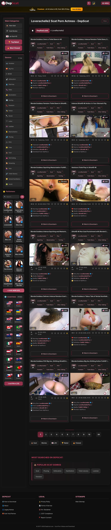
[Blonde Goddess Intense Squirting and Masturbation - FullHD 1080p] (49, 254)
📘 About (5, 505)
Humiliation (70, 471)
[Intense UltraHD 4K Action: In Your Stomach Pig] (90, 126)
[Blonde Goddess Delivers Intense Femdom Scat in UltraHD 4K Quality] (49, 319)
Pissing (59, 172)
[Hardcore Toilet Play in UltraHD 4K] (90, 190)
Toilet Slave (49, 48)
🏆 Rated (65, 443)
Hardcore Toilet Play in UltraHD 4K (84, 167)
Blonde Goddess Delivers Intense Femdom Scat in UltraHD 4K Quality (49, 296)
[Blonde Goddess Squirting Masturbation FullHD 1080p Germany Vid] (49, 190)
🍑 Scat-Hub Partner (9, 513)
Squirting (40, 176)
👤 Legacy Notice (8, 509)
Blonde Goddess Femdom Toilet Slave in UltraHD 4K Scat (49, 103)
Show (105, 21)
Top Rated (13, 42)
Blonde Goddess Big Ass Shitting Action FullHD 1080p (90, 361)
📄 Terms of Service (45, 505)
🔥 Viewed (77, 443)
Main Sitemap (80, 501)
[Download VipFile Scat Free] (10, 3)
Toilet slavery (83, 471)
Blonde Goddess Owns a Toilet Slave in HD (46, 39)
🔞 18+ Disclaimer (45, 509)
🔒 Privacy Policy (44, 501)
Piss (58, 236)
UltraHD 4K (82, 85)
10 (89, 434)
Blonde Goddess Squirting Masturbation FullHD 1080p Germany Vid (49, 167)
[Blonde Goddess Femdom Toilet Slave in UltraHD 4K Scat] (49, 126)
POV (58, 44)
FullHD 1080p (42, 85)
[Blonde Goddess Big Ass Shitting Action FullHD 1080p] (90, 384)
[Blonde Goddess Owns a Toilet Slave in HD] (49, 62)
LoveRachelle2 (41, 44)
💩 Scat (34, 443)
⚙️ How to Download (9, 501)
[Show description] (36, 76)
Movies (44, 443)
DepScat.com (42, 30)
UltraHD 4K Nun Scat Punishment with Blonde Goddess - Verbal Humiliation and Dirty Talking (90, 231)
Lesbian (96, 471)
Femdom (39, 48)
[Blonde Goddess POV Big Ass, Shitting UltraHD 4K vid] (49, 384)
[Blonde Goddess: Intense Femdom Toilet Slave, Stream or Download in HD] (90, 62)
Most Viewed (13, 48)
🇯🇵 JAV (54, 443)
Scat (51, 44)
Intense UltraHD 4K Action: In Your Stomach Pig (89, 103)
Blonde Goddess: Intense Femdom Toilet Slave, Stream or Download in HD (90, 39)
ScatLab (40, 276)
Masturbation (51, 176)
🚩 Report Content (45, 517)
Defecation (57, 471)
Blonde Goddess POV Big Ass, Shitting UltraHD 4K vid (49, 361)
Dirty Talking (61, 48)
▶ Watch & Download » (49, 96)
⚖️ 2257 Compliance (46, 513)
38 (99, 434)
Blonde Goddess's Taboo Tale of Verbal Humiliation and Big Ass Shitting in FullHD (90, 296)
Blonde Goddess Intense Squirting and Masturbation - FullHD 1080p (49, 231)
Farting (61, 176)
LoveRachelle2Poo (44, 83)
